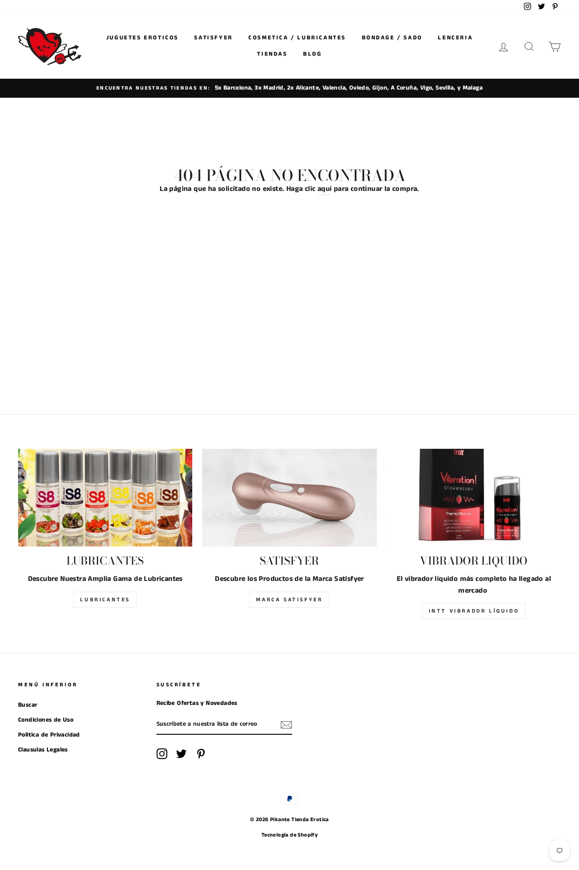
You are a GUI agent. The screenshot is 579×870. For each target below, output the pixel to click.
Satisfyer (213, 37)
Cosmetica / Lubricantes (297, 37)
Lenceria (455, 37)
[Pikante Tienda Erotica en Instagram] (162, 753)
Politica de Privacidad (49, 735)
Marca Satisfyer (289, 600)
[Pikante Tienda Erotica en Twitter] (181, 753)
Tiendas (272, 54)
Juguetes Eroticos (142, 37)
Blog (312, 54)
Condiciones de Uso (45, 720)
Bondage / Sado (392, 37)
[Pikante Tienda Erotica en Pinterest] (200, 753)
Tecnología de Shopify (289, 835)
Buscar (27, 705)
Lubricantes (105, 600)
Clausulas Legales (43, 750)
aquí (325, 189)
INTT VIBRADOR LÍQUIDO (474, 611)
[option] (289, 88)
